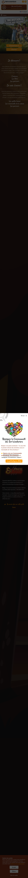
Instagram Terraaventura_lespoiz (11, 457)
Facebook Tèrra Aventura (11, 455)
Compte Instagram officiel (14, 461)
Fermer (23, 416)
